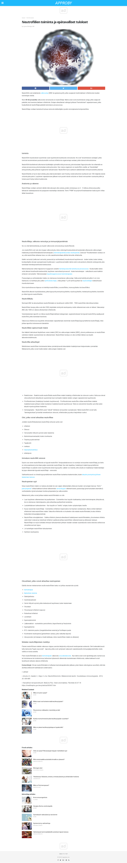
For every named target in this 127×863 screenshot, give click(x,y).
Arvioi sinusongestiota (40, 797)
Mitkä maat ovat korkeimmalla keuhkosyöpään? (48, 701)
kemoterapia (28, 590)
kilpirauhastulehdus (31, 450)
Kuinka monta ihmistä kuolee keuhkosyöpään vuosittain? (51, 718)
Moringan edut (37, 768)
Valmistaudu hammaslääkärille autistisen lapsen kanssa (50, 832)
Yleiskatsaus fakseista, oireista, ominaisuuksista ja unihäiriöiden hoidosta (56, 776)
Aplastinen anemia (30, 593)
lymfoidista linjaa (51, 281)
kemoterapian (47, 656)
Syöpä (23, 17)
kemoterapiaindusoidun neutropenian (66, 253)
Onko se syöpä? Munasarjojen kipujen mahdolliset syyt (50, 751)
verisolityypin (61, 489)
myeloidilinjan (87, 281)
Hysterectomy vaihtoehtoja (41, 823)
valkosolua (44, 93)
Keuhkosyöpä (30, 17)
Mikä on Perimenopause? (41, 785)
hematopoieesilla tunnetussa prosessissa (74, 269)
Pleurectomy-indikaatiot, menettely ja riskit (46, 710)
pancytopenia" (26, 489)
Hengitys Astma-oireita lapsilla (42, 806)
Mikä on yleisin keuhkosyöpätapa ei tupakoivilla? (48, 727)
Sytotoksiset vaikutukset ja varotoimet (45, 814)
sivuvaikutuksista (65, 656)
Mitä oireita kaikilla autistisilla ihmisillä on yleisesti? (49, 759)
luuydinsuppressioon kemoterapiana (59, 274)
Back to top (63, 854)
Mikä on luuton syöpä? (40, 693)
